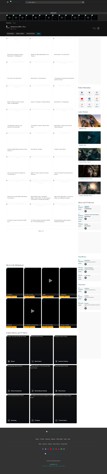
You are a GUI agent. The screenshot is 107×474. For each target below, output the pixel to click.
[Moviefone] (15, 2)
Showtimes (53, 439)
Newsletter (89, 106)
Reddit (97, 100)
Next (45, 235)
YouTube (82, 100)
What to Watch (59, 439)
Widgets (96, 106)
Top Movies (82, 256)
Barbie (44, 294)
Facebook (82, 94)
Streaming (47, 439)
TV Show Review (88, 208)
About (40, 444)
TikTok (82, 106)
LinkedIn (89, 100)
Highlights (53, 13)
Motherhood (8, 23)
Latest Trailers (83, 112)
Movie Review (87, 216)
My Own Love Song (29, 294)
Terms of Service (56, 444)
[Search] (83, 2)
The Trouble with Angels (48, 325)
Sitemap (50, 444)
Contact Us (44, 444)
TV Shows (42, 439)
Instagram (97, 94)
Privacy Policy (64, 444)
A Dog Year (9, 325)
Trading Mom (63, 294)
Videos (65, 439)
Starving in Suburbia (65, 325)
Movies (37, 439)
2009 (12, 28)
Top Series (81, 284)
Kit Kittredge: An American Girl (31, 325)
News (69, 439)
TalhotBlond (9, 294)
